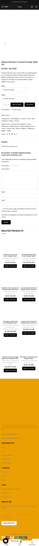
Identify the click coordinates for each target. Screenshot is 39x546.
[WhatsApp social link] (17, 134)
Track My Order (6, 463)
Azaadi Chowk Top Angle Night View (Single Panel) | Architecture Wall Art (10, 358)
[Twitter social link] (9, 134)
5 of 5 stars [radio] (18, 165)
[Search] (36, 7)
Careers (4, 476)
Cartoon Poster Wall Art (18, 124)
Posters (16, 121)
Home (3, 447)
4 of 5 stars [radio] (17, 165)
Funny (29, 118)
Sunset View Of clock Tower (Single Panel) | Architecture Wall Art (10, 256)
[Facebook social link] (7, 134)
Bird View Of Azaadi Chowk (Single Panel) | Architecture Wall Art (28, 358)
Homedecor (5, 126)
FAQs (3, 480)
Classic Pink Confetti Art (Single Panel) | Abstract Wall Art (29, 323)
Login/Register (6, 459)
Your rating (5, 165)
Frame (29, 124)
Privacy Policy (6, 493)
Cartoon (23, 118)
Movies (11, 121)
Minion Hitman (14, 126)
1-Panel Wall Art (15, 118)
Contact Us (5, 472)
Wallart (4, 131)
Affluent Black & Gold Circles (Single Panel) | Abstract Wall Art (29, 256)
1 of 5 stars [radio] (12, 165)
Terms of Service (7, 497)
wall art (18, 128)
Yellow (9, 131)
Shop (3, 451)
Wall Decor (31, 128)
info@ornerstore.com (13, 438)
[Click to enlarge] (5, 43)
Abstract (33, 258)
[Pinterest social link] (12, 134)
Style (3, 95)
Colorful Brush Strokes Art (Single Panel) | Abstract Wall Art (28, 289)
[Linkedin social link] (15, 134)
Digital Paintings (28, 293)
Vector (12, 293)
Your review (6, 169)
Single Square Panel (28, 260)
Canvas (7, 124)
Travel (13, 260)
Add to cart (17, 104)
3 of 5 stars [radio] (15, 165)
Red (13, 128)
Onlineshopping (25, 126)
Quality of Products (8, 455)
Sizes (3, 86)
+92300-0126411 (12, 434)
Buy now (29, 104)
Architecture (14, 258)
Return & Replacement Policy (11, 489)
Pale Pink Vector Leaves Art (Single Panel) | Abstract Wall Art (10, 289)
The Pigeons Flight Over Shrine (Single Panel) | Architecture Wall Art (10, 323)
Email (4, 200)
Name (4, 192)
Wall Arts (24, 128)
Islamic (7, 327)
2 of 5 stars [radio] (13, 165)
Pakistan (8, 260)
